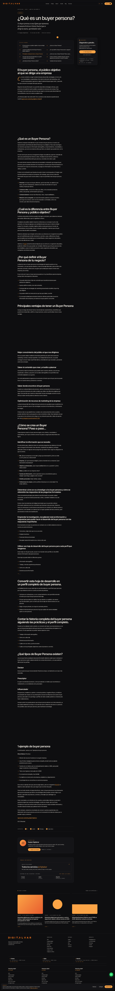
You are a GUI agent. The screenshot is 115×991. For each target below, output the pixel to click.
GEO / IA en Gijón (45, 981)
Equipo (69, 939)
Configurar (101, 986)
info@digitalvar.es (92, 939)
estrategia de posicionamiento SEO (31, 418)
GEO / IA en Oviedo (11, 981)
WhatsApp (41, 829)
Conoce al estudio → (46, 849)
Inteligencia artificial (50, 951)
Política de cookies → (34, 988)
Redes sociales (49, 943)
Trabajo (52, 3)
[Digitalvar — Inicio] (11, 3)
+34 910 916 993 (92, 941)
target (25, 244)
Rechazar (94, 986)
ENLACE (57, 784)
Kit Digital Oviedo (11, 983)
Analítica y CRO (50, 949)
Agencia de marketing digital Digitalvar (27, 818)
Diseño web (49, 946)
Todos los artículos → (91, 890)
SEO (48, 939)
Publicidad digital (50, 941)
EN (102, 3)
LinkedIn (33, 829)
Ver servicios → (87, 54)
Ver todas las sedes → (65, 873)
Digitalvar (20, 9)
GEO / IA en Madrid (78, 981)
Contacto (69, 946)
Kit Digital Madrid (78, 983)
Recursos (70, 3)
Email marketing (50, 948)
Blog (65, 3)
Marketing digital (12, 969)
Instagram (91, 946)
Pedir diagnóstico (88, 51)
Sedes (57, 3)
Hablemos (108, 3)
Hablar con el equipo (35, 849)
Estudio (61, 3)
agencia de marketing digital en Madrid (31, 99)
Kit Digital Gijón (44, 983)
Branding (48, 944)
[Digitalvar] (19, 938)
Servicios (47, 3)
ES (99, 3)
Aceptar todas (108, 986)
